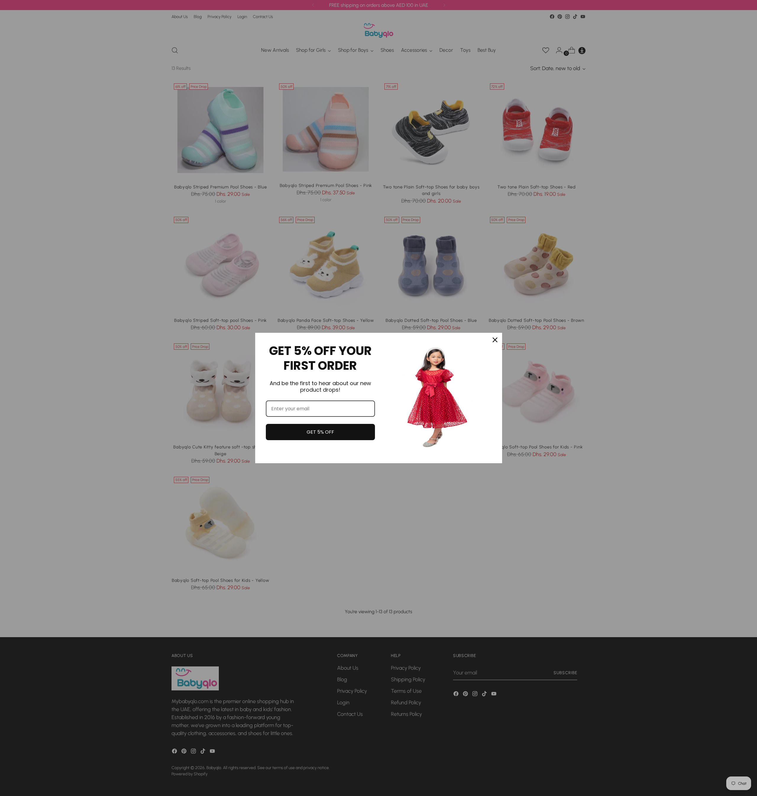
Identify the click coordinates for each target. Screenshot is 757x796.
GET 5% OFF (320, 432)
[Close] (495, 340)
